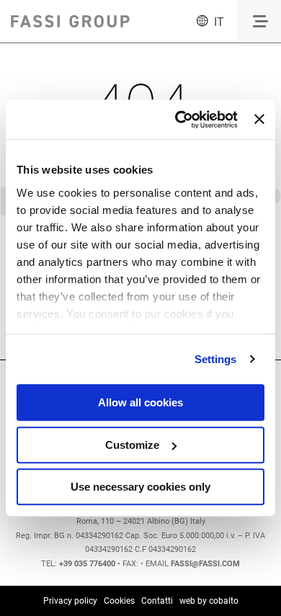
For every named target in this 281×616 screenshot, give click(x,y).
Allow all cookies (140, 402)
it (219, 22)
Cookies (119, 601)
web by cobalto (208, 601)
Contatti (157, 601)
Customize (132, 445)
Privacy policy (70, 601)
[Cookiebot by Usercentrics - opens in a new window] (179, 119)
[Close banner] (259, 120)
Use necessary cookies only (140, 487)
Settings (216, 359)
